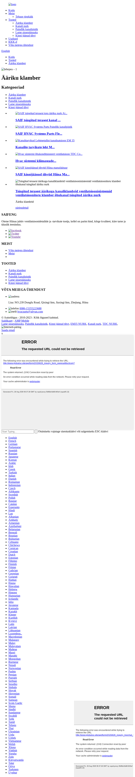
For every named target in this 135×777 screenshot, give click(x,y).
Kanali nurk (22, 26)
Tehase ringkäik (24, 16)
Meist (11, 13)
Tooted (12, 19)
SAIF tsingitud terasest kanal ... (38, 120)
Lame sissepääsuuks (26, 32)
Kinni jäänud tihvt (25, 35)
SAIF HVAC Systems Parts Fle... (38, 133)
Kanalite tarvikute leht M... (35, 147)
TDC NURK (109, 323)
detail (25, 207)
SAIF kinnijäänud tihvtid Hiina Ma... (42, 174)
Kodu (11, 10)
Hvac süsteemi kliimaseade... (35, 161)
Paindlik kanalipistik (26, 29)
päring (18, 207)
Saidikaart (6, 320)
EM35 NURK (78, 323)
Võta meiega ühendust (20, 45)
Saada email (8, 330)
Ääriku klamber (24, 22)
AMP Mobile (22, 320)
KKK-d (12, 41)
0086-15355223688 (30, 308)
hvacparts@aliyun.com (30, 311)
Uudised (13, 38)
